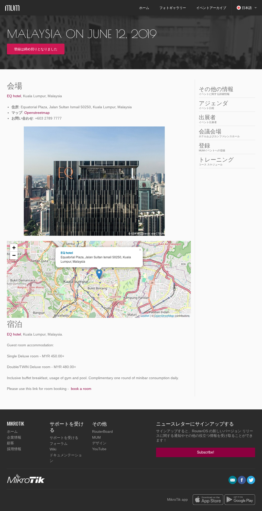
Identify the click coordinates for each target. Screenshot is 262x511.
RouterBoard (102, 431)
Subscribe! (205, 452)
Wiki (53, 449)
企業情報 (14, 437)
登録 (212, 147)
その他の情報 (216, 90)
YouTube (99, 449)
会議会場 (219, 133)
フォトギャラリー (172, 7)
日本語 (246, 7)
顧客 (10, 443)
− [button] (14, 255)
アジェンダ (213, 105)
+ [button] (14, 247)
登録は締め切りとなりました (35, 48)
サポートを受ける (64, 438)
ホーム (144, 7)
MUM (96, 437)
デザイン (99, 443)
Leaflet (145, 315)
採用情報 (14, 449)
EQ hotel (14, 96)
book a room (81, 389)
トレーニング (216, 161)
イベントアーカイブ (211, 7)
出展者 (208, 119)
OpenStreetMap (164, 315)
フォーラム (59, 443)
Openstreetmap (37, 113)
